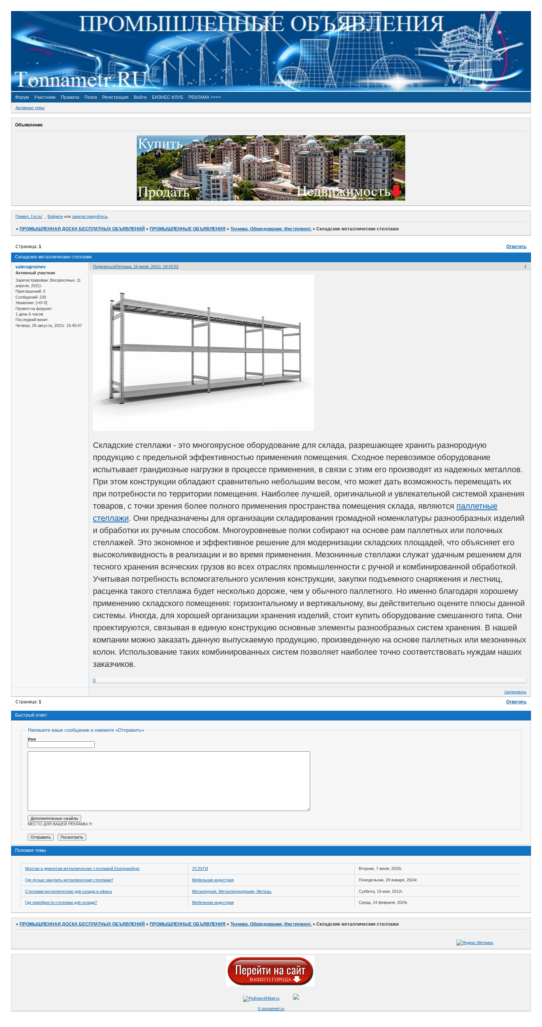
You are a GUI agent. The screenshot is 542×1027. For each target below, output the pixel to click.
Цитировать (515, 692)
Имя (32, 739)
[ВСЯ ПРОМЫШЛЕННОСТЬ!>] (271, 89)
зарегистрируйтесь (90, 216)
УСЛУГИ (200, 868)
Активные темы (30, 107)
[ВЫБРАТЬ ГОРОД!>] (270, 985)
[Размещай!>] (271, 199)
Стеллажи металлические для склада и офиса (68, 891)
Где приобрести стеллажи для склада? (61, 902)
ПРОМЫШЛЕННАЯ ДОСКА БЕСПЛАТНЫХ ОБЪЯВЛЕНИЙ (82, 228)
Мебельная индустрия (213, 880)
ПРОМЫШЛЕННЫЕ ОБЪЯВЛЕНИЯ (188, 228)
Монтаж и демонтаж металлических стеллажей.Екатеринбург (82, 868)
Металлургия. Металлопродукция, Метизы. (232, 891)
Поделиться (104, 266)
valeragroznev (30, 266)
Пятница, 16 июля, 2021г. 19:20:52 (146, 266)
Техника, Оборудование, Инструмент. (271, 228)
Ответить (516, 246)
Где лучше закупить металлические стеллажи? (69, 880)
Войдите (55, 216)
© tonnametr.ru (271, 1008)
